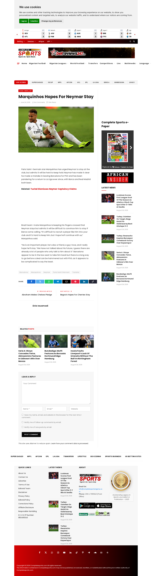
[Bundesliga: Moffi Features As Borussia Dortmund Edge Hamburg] (56, 341)
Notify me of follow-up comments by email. (42, 422)
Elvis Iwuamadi (40, 306)
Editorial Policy (24, 500)
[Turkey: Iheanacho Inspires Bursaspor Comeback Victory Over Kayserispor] (108, 238)
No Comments (39, 102)
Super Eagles (37, 82)
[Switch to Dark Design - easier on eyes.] (130, 41)
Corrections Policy (25, 503)
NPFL (60, 82)
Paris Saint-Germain (61, 272)
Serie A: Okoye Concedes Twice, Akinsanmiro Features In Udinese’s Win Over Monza (29, 356)
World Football (77, 63)
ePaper (41, 41)
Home (24, 63)
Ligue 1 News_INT (25, 91)
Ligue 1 (132, 82)
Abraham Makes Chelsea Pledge (37, 294)
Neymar (47, 272)
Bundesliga (119, 82)
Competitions (106, 63)
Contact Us (23, 477)
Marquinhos (36, 272)
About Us (22, 473)
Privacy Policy (24, 496)
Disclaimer (22, 492)
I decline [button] (34, 21)
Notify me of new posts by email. (38, 427)
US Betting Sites (133, 456)
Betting (20, 41)
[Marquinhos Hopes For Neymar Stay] (56, 152)
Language (144, 63)
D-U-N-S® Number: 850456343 (26, 516)
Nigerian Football (37, 63)
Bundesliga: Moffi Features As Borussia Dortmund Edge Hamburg (55, 355)
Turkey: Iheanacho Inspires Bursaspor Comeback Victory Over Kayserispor (124, 239)
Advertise (22, 481)
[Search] (134, 41)
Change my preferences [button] (51, 21)
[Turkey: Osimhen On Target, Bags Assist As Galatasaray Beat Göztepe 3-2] (108, 219)
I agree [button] (24, 21)
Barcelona (24, 272)
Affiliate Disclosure (26, 507)
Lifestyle (82, 456)
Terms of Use (23, 484)
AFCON (69, 82)
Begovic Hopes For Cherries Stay (75, 294)
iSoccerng (95, 456)
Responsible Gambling (27, 511)
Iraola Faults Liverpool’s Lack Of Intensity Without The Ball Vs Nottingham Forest (82, 356)
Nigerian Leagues (58, 63)
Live (119, 63)
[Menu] (18, 63)
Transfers (93, 63)
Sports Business (113, 456)
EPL (86, 82)
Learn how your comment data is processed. (69, 443)
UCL (78, 82)
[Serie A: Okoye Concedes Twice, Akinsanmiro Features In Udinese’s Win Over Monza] (29, 341)
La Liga (96, 82)
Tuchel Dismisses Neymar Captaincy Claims (54, 189)
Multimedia (130, 63)
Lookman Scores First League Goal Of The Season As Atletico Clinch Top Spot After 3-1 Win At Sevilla (124, 201)
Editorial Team (24, 488)
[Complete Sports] (30, 53)
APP (48, 41)
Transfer (75, 272)
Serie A (106, 82)
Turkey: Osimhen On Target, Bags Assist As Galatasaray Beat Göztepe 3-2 (124, 221)
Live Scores (21, 82)
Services (31, 41)
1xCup (50, 82)
